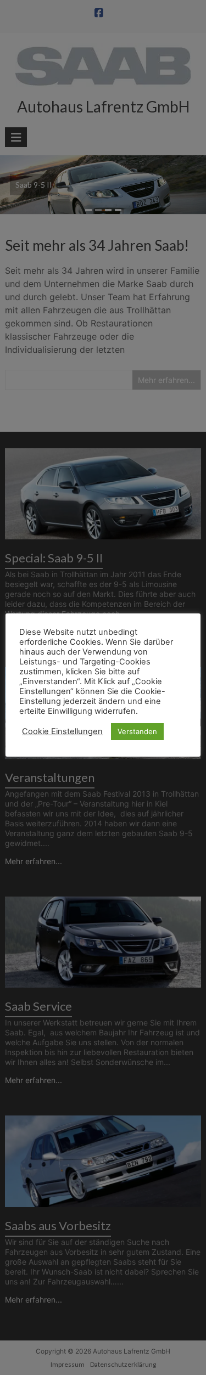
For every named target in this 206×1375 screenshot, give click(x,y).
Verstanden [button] (137, 731)
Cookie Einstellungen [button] (62, 731)
